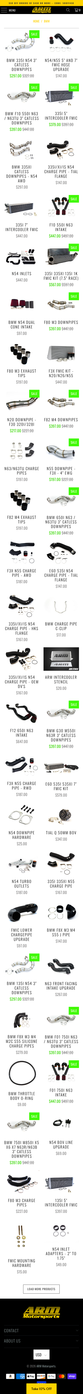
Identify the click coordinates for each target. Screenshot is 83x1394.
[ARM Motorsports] (41, 10)
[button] (41, 1388)
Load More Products (41, 1289)
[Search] (68, 10)
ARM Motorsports (46, 1366)
